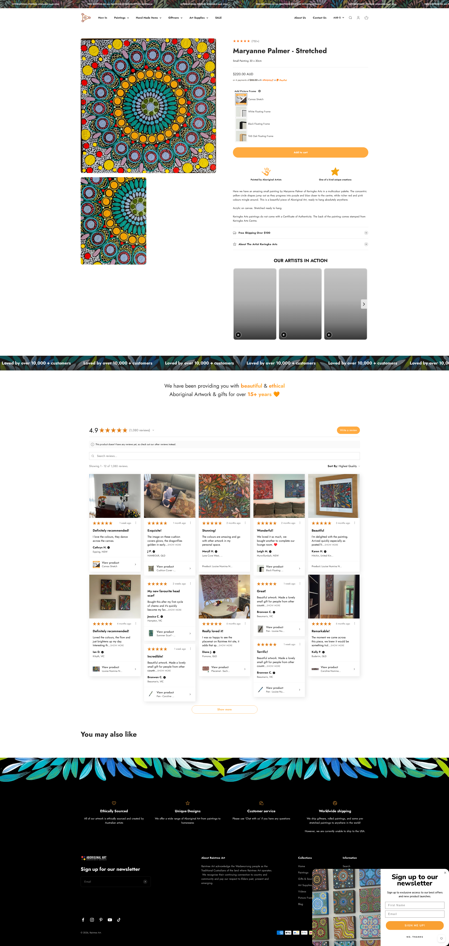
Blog (300, 904)
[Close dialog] (445, 873)
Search (346, 866)
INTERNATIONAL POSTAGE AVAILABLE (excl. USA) (134, 4)
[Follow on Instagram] (92, 919)
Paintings (119, 18)
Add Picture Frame (260, 91)
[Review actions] (135, 522)
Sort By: (333, 466)
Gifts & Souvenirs (308, 879)
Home (301, 866)
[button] (153, 430)
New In (102, 18)
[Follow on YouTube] (110, 919)
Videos (302, 891)
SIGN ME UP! (415, 925)
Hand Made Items (147, 18)
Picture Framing (307, 898)
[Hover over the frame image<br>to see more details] (259, 91)
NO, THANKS (415, 936)
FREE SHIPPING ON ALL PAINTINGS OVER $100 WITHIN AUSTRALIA (50, 4)
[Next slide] (364, 304)
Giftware (173, 18)
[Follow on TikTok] (118, 919)
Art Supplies (197, 18)
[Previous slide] (237, 304)
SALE (218, 18)
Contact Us (319, 18)
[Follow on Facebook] (83, 919)
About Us (300, 18)
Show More (174, 544)
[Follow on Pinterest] (101, 919)
